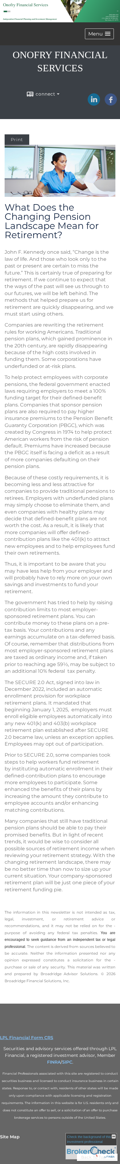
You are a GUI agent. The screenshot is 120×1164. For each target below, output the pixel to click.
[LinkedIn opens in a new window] (94, 103)
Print (17, 139)
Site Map (10, 1137)
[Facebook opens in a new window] (111, 103)
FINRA (54, 1062)
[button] (99, 33)
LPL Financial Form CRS (26, 1037)
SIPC (67, 1062)
